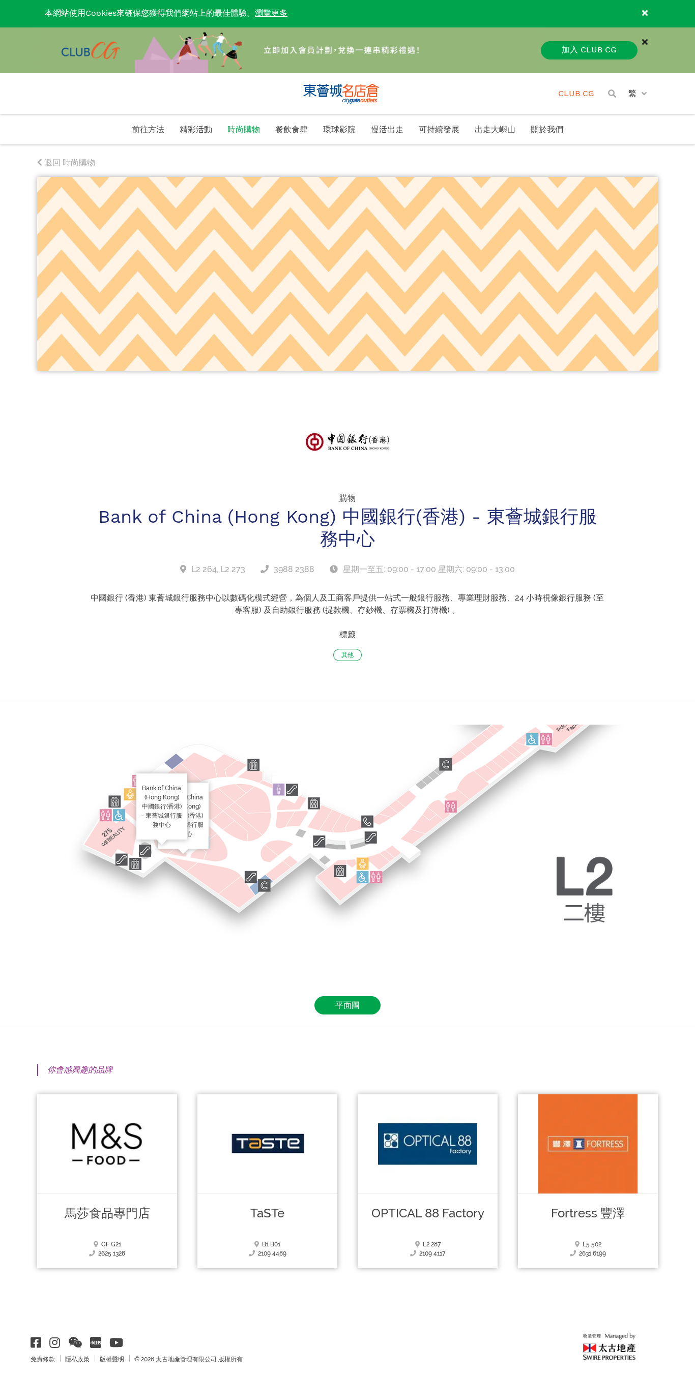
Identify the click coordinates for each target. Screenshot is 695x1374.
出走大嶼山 (495, 130)
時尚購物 (243, 130)
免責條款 (43, 1359)
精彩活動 (196, 130)
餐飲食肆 (291, 130)
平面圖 (347, 1005)
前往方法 (148, 130)
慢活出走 (387, 130)
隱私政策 (77, 1359)
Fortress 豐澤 (588, 1213)
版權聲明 (112, 1359)
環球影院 (339, 130)
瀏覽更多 (271, 13)
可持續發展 (439, 130)
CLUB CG (576, 93)
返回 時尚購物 (68, 162)
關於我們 (547, 130)
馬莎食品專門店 (107, 1213)
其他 (347, 655)
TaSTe (267, 1213)
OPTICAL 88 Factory (427, 1213)
